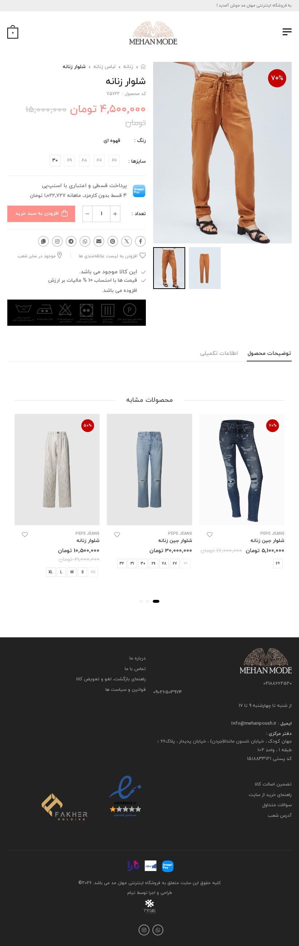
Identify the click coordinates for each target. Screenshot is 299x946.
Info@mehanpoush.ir (253, 723)
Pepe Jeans (272, 534)
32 (122, 563)
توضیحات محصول (269, 353)
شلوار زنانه (74, 66)
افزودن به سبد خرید (37, 213)
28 (164, 563)
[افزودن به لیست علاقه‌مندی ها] (210, 534)
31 (132, 563)
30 (55, 160)
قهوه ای (112, 140)
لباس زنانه (104, 66)
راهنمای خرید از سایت (270, 794)
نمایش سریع (242, 515)
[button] (156, 601)
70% (277, 78)
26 (278, 563)
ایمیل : (284, 723)
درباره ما (137, 658)
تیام (131, 892)
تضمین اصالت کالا (273, 784)
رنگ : (140, 140)
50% (88, 425)
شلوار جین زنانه (267, 540)
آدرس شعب (280, 815)
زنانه (128, 66)
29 (153, 563)
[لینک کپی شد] (43, 241)
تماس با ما (135, 668)
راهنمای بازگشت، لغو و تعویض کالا (111, 679)
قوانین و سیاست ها (125, 689)
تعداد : (139, 213)
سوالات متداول (277, 805)
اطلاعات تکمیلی (219, 353)
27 (175, 563)
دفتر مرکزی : (279, 734)
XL (50, 572)
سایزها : (137, 161)
